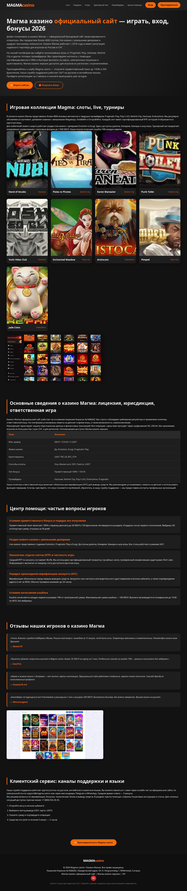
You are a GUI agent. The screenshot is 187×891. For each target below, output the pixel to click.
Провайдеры (118, 5)
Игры (87, 5)
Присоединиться (169, 5)
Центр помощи (134, 5)
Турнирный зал (101, 5)
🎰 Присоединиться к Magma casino (93, 842)
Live (68, 5)
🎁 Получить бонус (49, 85)
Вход (150, 5)
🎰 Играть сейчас (19, 85)
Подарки (77, 5)
